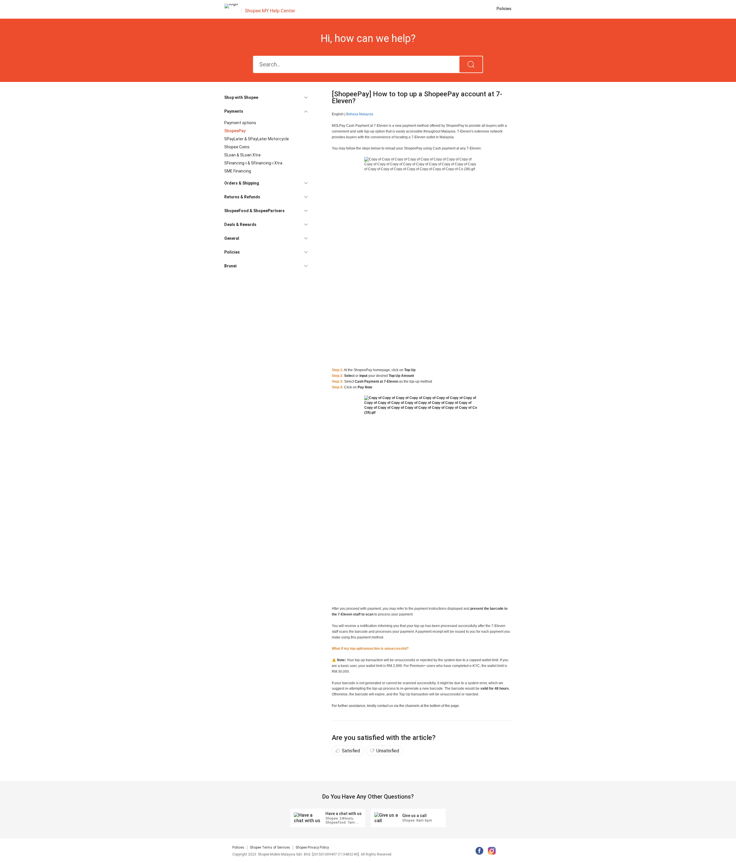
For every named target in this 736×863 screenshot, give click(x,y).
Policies (238, 847)
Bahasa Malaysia (359, 114)
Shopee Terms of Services (270, 847)
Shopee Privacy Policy (312, 847)
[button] (266, 97)
